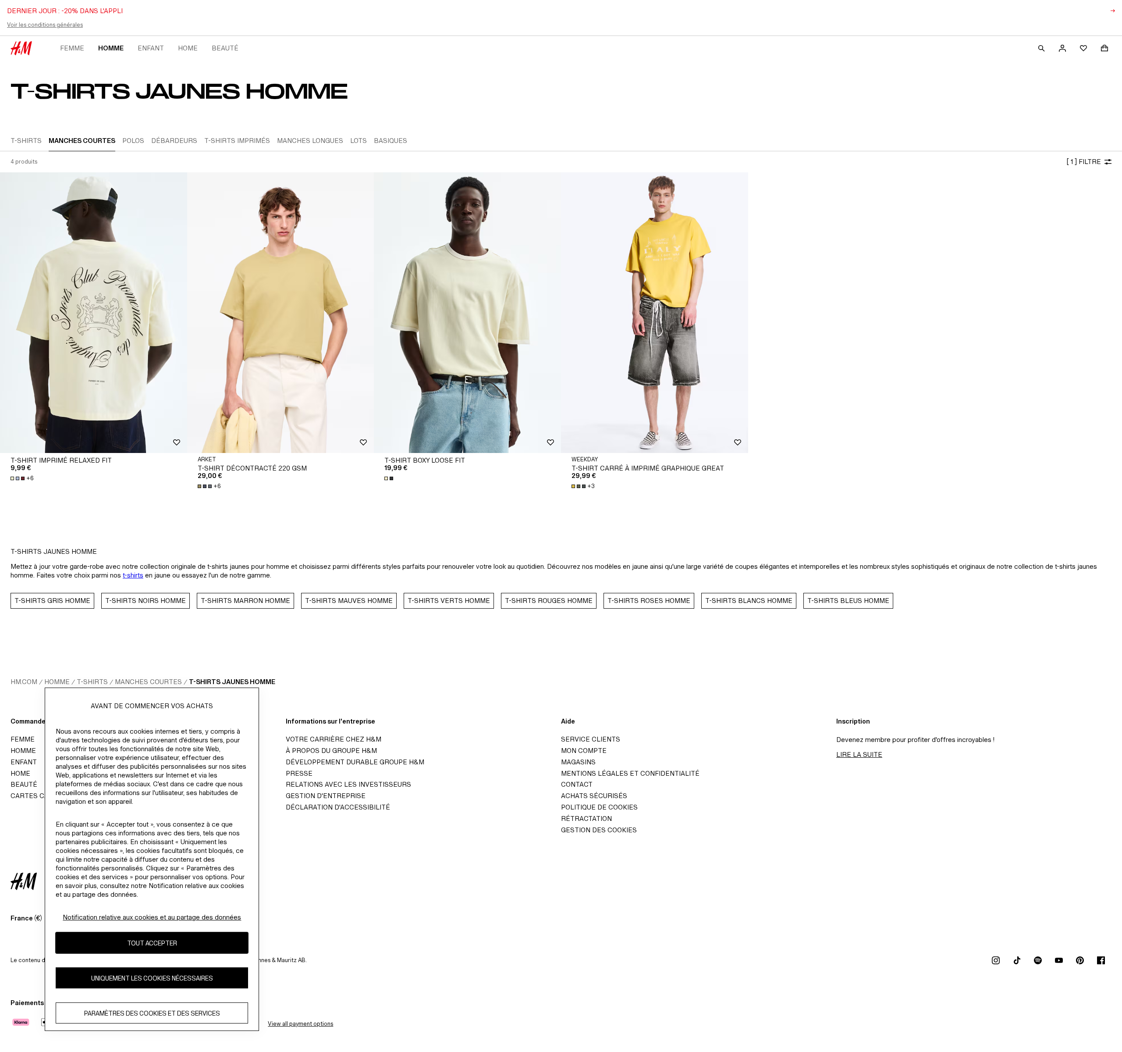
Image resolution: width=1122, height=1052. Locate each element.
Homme (111, 48)
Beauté (225, 48)
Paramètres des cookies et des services (152, 1013)
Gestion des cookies (599, 830)
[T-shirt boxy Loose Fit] (467, 312)
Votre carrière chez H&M (333, 739)
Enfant (151, 48)
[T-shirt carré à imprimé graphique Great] (654, 312)
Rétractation (586, 818)
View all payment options (300, 1023)
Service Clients (590, 739)
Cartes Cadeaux (41, 795)
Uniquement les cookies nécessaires (152, 978)
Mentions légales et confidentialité (630, 773)
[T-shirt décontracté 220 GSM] (280, 312)
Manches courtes (148, 681)
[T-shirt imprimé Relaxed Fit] (93, 312)
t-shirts (133, 575)
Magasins (578, 762)
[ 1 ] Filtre (1083, 161)
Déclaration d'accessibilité (338, 807)
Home (188, 48)
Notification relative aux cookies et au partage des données (152, 917)
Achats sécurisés (594, 795)
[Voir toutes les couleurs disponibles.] (389, 478)
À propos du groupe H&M (331, 750)
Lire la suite (859, 754)
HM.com (24, 681)
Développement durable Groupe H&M (355, 762)
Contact (577, 784)
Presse (299, 773)
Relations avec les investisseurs (348, 784)
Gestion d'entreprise (326, 795)
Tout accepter (152, 943)
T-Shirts (92, 681)
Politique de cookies (599, 807)
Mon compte (584, 750)
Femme (72, 48)
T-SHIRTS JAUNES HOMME (232, 681)
